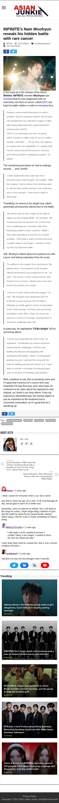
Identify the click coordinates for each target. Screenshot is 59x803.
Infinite (39, 420)
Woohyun (7, 424)
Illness (28, 420)
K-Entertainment (42, 43)
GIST (44, 102)
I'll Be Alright (14, 420)
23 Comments (13, 46)
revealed (8, 99)
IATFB (9, 43)
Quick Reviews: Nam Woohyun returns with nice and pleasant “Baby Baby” (38, 475)
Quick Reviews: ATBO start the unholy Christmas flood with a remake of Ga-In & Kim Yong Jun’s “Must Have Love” (21, 465)
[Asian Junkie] (29, 9)
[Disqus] (29, 523)
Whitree (51, 420)
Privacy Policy (29, 796)
